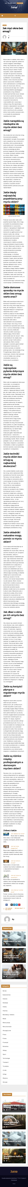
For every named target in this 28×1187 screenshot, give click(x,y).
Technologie (6, 1058)
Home (14, 1183)
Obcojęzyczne (7, 1030)
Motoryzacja (6, 1022)
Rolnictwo (5, 1046)
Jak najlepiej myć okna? (17, 833)
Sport (4, 1054)
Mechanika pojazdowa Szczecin (13, 1106)
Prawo (4, 1038)
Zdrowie (5, 1082)
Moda (4, 1018)
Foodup (23, 1178)
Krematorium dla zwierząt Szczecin (11, 957)
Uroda (4, 1070)
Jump (14, 7)
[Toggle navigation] (15, 16)
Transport (6, 1062)
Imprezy (5, 1010)
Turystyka (6, 1066)
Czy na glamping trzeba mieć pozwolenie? (11, 1124)
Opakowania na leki (12, 941)
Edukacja (5, 1003)
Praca (4, 1034)
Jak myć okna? (19, 908)
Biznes (4, 991)
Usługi (4, 25)
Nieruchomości (7, 1026)
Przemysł (5, 1042)
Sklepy (5, 1050)
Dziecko (5, 999)
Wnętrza (5, 1078)
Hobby (5, 1006)
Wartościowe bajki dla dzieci (13, 1157)
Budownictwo (7, 995)
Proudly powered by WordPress (9, 1178)
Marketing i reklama (8, 1014)
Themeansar (14, 1180)
